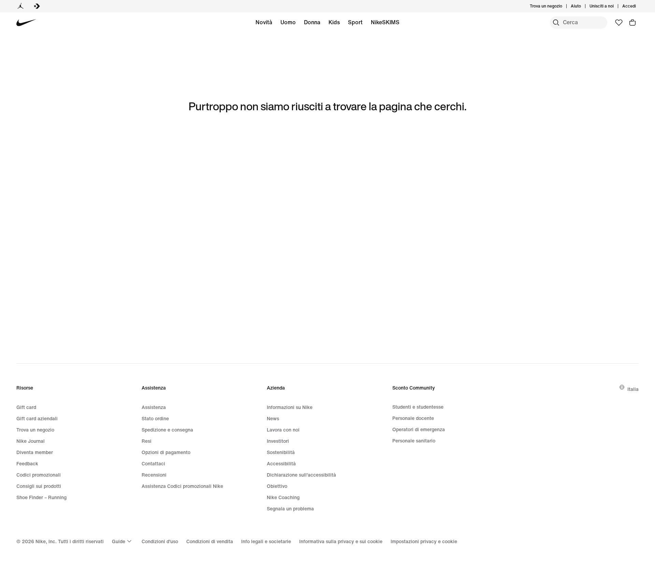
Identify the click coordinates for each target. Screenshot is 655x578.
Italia (633, 389)
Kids (334, 22)
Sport (355, 22)
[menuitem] (583, 6)
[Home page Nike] (26, 23)
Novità (264, 22)
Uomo (288, 22)
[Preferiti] (619, 22)
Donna (312, 22)
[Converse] (37, 6)
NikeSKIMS (385, 22)
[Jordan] (20, 6)
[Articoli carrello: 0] (632, 22)
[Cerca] (556, 22)
